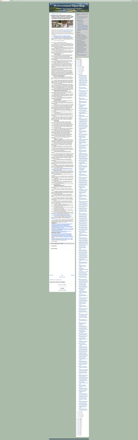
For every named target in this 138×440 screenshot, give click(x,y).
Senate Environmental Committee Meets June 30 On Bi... (82, 113)
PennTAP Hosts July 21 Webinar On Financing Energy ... (82, 266)
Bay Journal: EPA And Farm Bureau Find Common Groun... (82, 406)
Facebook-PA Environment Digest (83, 26)
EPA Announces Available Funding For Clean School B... (82, 367)
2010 (79, 432)
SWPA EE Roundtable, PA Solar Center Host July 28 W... (82, 263)
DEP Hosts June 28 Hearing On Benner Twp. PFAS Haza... (82, 364)
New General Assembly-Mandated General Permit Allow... (82, 196)
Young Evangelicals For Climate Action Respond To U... (83, 85)
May (79, 411)
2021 (79, 418)
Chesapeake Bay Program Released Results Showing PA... (83, 235)
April (79, 412)
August (80, 71)
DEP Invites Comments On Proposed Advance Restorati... (82, 323)
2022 (79, 65)
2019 (79, 420)
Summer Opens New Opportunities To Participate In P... (83, 260)
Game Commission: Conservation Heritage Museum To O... (82, 331)
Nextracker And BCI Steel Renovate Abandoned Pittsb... (82, 142)
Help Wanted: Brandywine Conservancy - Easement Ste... (82, 399)
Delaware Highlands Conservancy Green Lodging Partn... (83, 116)
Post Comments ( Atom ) (58, 279)
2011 (79, 431)
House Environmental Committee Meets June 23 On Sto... (82, 232)
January (80, 416)
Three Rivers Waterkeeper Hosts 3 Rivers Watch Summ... (82, 151)
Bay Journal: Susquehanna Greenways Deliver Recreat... (82, 128)
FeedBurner (64, 290)
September (80, 70)
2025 (79, 61)
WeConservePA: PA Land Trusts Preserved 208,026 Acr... (82, 373)
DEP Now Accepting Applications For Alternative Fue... (83, 99)
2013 (79, 428)
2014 (79, 427)
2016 (79, 424)
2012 (79, 429)
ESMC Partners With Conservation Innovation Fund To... (82, 344)
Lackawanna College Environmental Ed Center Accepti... (82, 163)
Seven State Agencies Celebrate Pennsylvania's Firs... (82, 306)
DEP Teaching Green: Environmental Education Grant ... (82, 148)
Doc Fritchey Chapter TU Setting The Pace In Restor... (82, 193)
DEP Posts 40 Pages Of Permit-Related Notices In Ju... (82, 199)
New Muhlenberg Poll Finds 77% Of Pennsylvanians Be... (82, 211)
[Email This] (51, 241)
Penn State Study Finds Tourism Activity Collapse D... (82, 277)
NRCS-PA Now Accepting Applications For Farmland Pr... (82, 312)
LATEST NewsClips (81, 21)
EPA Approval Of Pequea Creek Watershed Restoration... (82, 105)
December (80, 66)
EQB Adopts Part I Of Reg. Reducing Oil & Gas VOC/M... (82, 391)
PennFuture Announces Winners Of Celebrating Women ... (82, 386)
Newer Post (51, 275)
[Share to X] (54, 241)
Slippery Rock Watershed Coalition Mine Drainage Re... (82, 102)
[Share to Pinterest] (56, 241)
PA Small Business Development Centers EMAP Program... (83, 269)
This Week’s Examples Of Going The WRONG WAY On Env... (82, 172)
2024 (79, 62)
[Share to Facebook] (55, 241)
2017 (79, 423)
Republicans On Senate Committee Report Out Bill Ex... (82, 96)
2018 (79, 422)
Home (62, 275)
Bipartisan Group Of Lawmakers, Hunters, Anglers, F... (82, 187)
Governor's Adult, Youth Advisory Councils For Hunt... (82, 247)
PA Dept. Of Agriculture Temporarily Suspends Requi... (82, 303)
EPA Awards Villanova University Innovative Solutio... (82, 137)
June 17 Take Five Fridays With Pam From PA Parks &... (82, 317)
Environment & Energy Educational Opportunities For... (82, 175)
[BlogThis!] (53, 241)
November (80, 67)
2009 (79, 433)
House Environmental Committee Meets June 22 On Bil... (82, 359)
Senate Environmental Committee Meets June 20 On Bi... (82, 339)
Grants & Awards (80, 22)
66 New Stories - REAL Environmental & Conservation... (82, 289)
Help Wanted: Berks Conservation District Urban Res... (83, 382)
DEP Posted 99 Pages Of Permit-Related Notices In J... (82, 320)
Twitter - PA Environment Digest (82, 25)
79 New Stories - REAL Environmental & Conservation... (82, 169)
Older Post (72, 275)
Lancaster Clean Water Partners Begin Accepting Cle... (82, 88)
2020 (79, 419)
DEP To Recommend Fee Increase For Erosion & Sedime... (82, 132)
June (79, 74)
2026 (79, 60)
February (80, 415)
